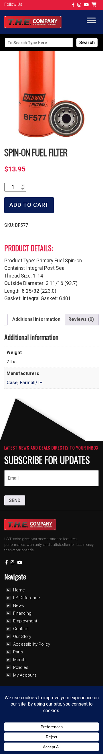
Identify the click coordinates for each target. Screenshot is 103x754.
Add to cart (29, 205)
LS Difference (26, 597)
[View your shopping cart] (95, 5)
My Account (24, 675)
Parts (18, 652)
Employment (25, 621)
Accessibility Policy (31, 644)
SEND (15, 500)
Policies (20, 667)
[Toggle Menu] (91, 20)
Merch (19, 659)
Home (19, 590)
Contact (21, 628)
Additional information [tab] (36, 319)
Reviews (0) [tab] (81, 319)
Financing (22, 613)
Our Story (22, 636)
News (18, 605)
